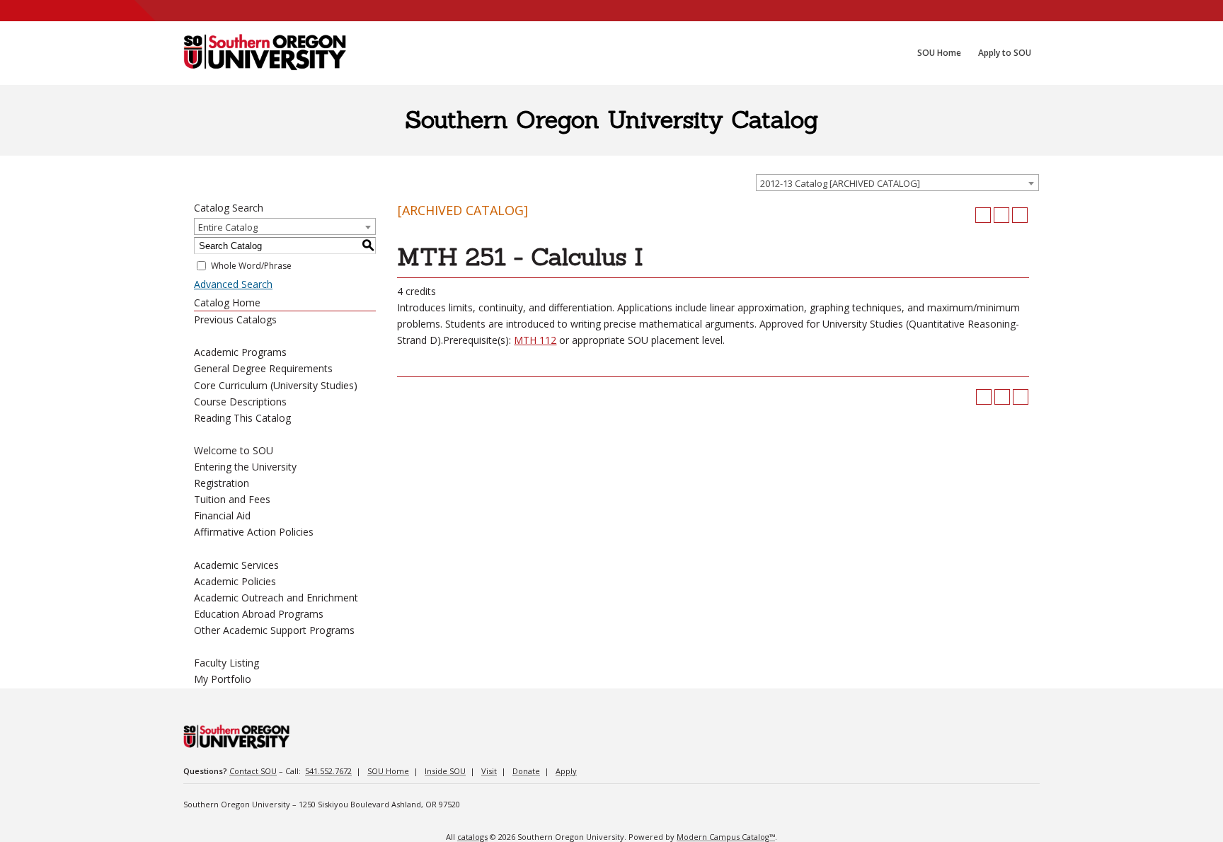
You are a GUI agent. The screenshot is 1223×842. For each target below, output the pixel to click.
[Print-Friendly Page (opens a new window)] (1001, 215)
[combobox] (897, 182)
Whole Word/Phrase (251, 266)
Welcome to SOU (233, 450)
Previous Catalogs (235, 319)
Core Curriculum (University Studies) (275, 385)
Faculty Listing (226, 662)
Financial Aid (222, 515)
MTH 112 (535, 340)
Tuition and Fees (232, 499)
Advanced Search (233, 284)
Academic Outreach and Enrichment (276, 597)
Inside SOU (445, 771)
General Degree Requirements (263, 368)
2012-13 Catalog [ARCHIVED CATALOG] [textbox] (840, 183)
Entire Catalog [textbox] (228, 227)
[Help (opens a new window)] (1020, 215)
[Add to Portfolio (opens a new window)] (983, 215)
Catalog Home (227, 302)
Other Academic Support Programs (274, 630)
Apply (566, 771)
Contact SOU (253, 771)
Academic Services (236, 565)
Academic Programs (240, 352)
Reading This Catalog (242, 418)
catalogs (472, 836)
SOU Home (388, 771)
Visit (489, 771)
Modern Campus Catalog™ (726, 836)
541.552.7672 (328, 771)
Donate (526, 771)
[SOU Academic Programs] (264, 53)
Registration (221, 483)
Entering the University (245, 466)
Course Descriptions (240, 401)
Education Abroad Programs (258, 614)
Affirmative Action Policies (254, 531)
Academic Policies (235, 581)
